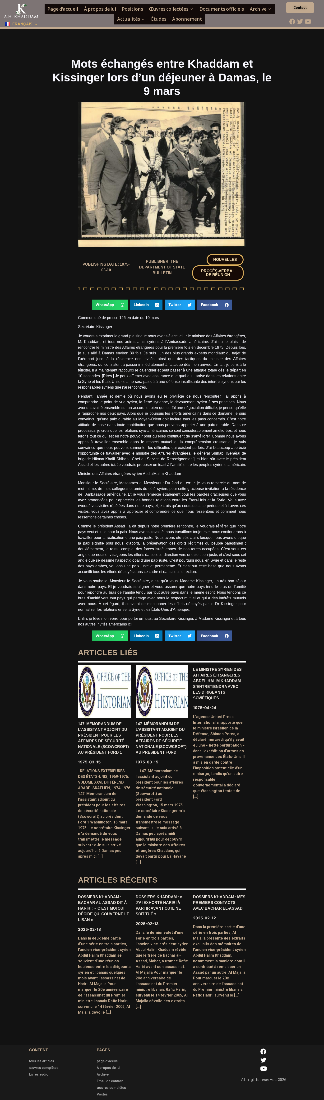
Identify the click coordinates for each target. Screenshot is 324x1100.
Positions (132, 9)
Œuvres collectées (169, 9)
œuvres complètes (43, 1068)
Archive (258, 9)
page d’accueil (108, 1061)
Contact (300, 7)
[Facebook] (292, 21)
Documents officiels (221, 9)
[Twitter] (300, 21)
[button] (225, 259)
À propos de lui (100, 9)
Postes (102, 1094)
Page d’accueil (62, 9)
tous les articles (41, 1061)
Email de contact (110, 1081)
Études (159, 19)
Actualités (128, 19)
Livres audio (38, 1074)
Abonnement (187, 19)
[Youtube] (307, 21)
